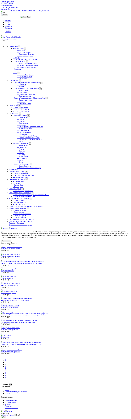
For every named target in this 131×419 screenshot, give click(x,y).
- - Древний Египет (24, 52)
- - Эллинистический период (27, 67)
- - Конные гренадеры (24, 128)
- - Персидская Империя (25, 54)
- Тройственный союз (20, 177)
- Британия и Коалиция (22, 164)
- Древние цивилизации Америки (25, 59)
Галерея (7, 30)
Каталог (8, 21)
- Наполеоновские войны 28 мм (24, 196)
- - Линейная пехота (24, 132)
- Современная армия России (23, 191)
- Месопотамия (19, 48)
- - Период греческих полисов (27, 65)
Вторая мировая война (18, 179)
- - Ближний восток (24, 96)
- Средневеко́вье (18, 212)
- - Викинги (21, 86)
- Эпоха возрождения (20, 108)
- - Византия (21, 85)
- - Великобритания (24, 166)
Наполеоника (14, 113)
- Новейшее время (19, 216)
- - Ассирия (21, 50)
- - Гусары (20, 119)
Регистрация (5, 7)
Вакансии (8, 28)
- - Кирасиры (21, 125)
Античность (14, 46)
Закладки (8, 404)
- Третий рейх (18, 187)
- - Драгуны (21, 121)
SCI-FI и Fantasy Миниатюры (20, 198)
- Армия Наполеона (21, 115)
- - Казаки (20, 153)
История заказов (10, 402)
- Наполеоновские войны (22, 214)
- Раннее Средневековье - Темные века (27, 83)
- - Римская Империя (24, 77)
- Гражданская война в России (23, 175)
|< (5, 359)
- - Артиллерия (22, 117)
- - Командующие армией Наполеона (30, 127)
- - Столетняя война (24, 104)
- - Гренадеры (22, 147)
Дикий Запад (13, 170)
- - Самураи (21, 102)
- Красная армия (18, 181)
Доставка (8, 24)
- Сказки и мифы (19, 200)
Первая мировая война (18, 171)
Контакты (8, 26)
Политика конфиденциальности (16, 392)
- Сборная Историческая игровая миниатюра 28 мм (31, 195)
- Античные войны (19, 210)
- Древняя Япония (19, 217)
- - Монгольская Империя (26, 94)
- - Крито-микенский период (27, 63)
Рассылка (8, 406)
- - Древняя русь (22, 92)
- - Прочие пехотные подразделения (29, 139)
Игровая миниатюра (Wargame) (21, 193)
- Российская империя (21, 143)
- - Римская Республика (25, 75)
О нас (7, 22)
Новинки (8, 32)
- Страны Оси (18, 185)
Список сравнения (11, 408)
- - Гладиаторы (22, 78)
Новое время (14, 106)
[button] (7, 5)
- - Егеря (20, 162)
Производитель (6, 39)
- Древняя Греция (20, 61)
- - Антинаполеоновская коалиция (29, 168)
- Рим (16, 73)
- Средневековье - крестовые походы (27, 88)
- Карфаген (17, 69)
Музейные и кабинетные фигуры (20, 225)
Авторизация (14, 7)
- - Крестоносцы (22, 90)
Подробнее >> (6, 241)
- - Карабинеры (22, 123)
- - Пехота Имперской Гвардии (27, 136)
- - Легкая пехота (23, 158)
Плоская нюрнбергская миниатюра (21, 219)
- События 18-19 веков (21, 111)
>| (5, 381)
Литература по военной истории (20, 221)
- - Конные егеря (23, 130)
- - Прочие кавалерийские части (28, 138)
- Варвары (16, 58)
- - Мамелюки (22, 134)
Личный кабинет (11, 400)
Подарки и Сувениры (16, 223)
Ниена (14, 39)
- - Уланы (20, 141)
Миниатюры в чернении (18, 208)
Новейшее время (16, 189)
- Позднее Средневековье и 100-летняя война (30, 98)
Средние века (15, 80)
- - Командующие (23, 156)
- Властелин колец (19, 204)
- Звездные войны (19, 202)
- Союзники (17, 183)
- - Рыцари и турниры (24, 100)
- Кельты (16, 71)
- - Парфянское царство (25, 56)
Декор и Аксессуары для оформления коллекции (26, 206)
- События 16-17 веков (21, 109)
